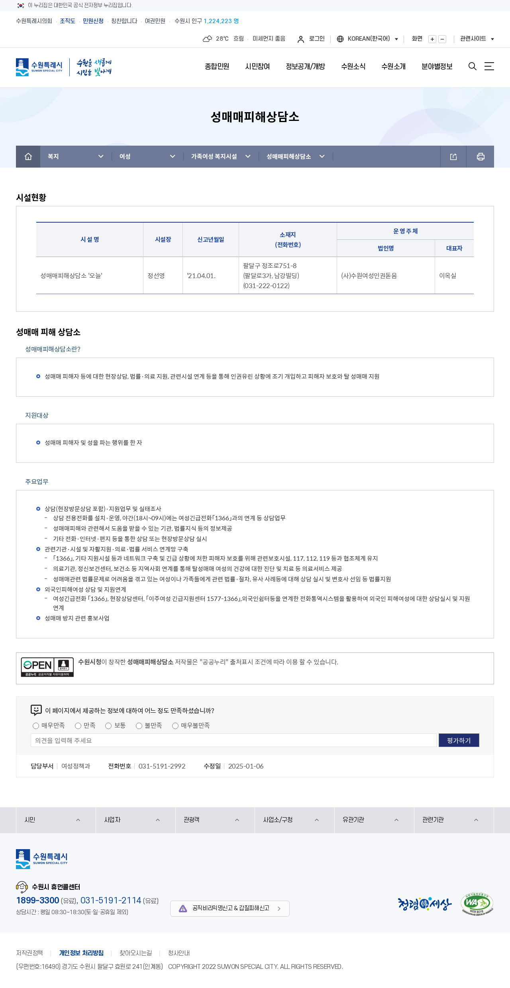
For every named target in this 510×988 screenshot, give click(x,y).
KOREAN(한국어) (369, 39)
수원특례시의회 (34, 21)
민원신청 (93, 21)
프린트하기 (480, 157)
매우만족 (53, 725)
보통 (120, 725)
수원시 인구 (207, 21)
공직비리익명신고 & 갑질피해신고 (230, 908)
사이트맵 (489, 66)
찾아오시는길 (136, 953)
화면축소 (442, 39)
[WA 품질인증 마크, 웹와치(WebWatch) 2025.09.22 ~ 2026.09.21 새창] (477, 904)
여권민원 (155, 21)
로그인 (317, 39)
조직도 (67, 21)
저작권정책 (29, 953)
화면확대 (432, 39)
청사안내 (178, 953)
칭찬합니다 (124, 21)
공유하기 (453, 157)
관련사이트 (473, 39)
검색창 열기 (473, 66)
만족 (89, 725)
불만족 (153, 725)
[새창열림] (47, 668)
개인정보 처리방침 (81, 953)
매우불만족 (195, 725)
